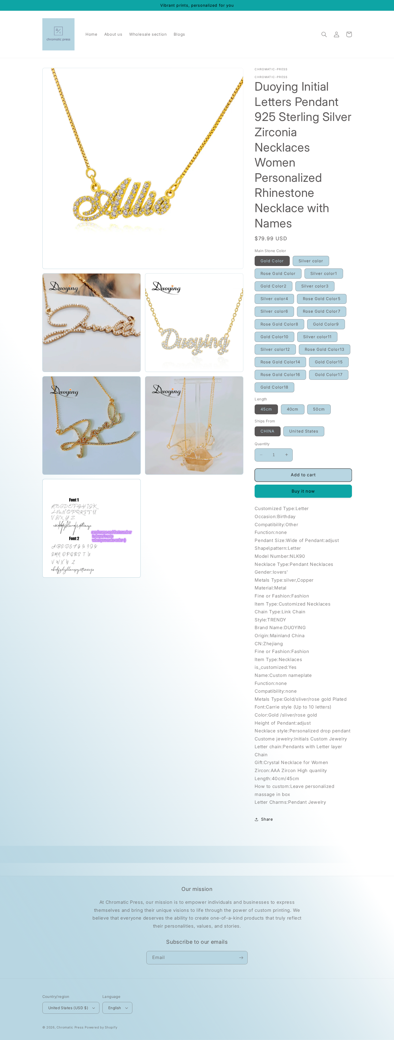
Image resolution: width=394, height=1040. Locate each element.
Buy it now (303, 490)
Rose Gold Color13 (324, 349)
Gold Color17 (329, 374)
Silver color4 (274, 298)
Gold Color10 (274, 336)
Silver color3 (315, 285)
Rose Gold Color (278, 273)
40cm (292, 409)
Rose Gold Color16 (280, 374)
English (114, 1008)
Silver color (311, 260)
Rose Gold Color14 (280, 361)
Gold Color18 (274, 387)
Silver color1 (323, 273)
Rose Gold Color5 (322, 298)
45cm (266, 409)
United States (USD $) (68, 1008)
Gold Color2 (274, 285)
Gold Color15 (329, 361)
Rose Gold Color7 (321, 311)
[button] (324, 34)
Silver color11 (317, 336)
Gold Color (272, 260)
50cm (319, 409)
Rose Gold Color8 (279, 324)
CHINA (267, 431)
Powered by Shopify (101, 1027)
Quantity (262, 444)
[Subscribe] (241, 957)
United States (303, 431)
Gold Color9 (326, 324)
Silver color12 (275, 349)
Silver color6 (274, 311)
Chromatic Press (70, 1027)
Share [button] (267, 819)
